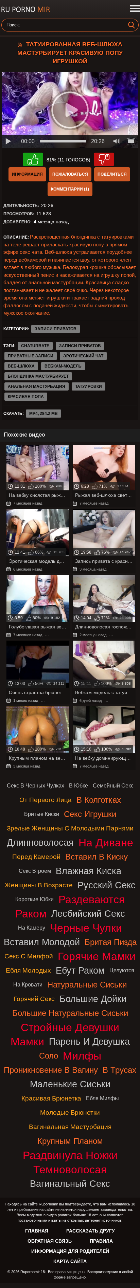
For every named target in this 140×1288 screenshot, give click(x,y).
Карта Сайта (70, 1261)
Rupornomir (48, 1204)
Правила (101, 1241)
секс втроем (35, 871)
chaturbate (35, 345)
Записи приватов (55, 329)
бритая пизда (111, 942)
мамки (27, 1041)
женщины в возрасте (39, 885)
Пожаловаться (70, 174)
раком (31, 913)
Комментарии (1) (70, 189)
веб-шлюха (21, 366)
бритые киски (41, 814)
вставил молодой (42, 942)
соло (48, 1055)
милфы (82, 1055)
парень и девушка (89, 1041)
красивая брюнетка (51, 1098)
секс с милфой (28, 956)
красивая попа (26, 396)
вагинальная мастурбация (70, 1126)
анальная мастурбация (36, 386)
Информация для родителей (70, 1251)
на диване (105, 842)
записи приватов (80, 345)
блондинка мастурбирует (38, 376)
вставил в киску (96, 856)
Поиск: (13, 25)
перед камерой (36, 856)
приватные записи (30, 356)
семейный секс (113, 786)
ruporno (25, 9)
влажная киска (88, 871)
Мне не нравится (104, 159)
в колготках (98, 799)
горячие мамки (97, 956)
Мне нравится (33, 159)
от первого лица (45, 799)
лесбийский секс (88, 913)
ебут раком (80, 970)
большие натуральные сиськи (70, 1013)
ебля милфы (102, 1098)
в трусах (119, 1069)
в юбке (78, 786)
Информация (27, 174)
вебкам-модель (63, 366)
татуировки (88, 386)
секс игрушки (90, 814)
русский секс (106, 885)
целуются (121, 970)
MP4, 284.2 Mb (43, 413)
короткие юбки (34, 899)
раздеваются (91, 899)
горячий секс (34, 998)
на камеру (31, 928)
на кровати (27, 984)
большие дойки (92, 999)
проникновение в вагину (51, 1069)
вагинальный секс (70, 1183)
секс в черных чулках (35, 786)
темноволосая (70, 1169)
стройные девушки (70, 1027)
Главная (36, 1231)
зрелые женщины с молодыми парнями (70, 828)
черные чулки (86, 928)
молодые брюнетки (70, 1112)
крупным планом (70, 1141)
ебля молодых (28, 970)
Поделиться (112, 174)
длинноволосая (40, 842)
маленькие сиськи (70, 1084)
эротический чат (83, 356)
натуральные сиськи (87, 984)
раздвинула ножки (70, 1155)
